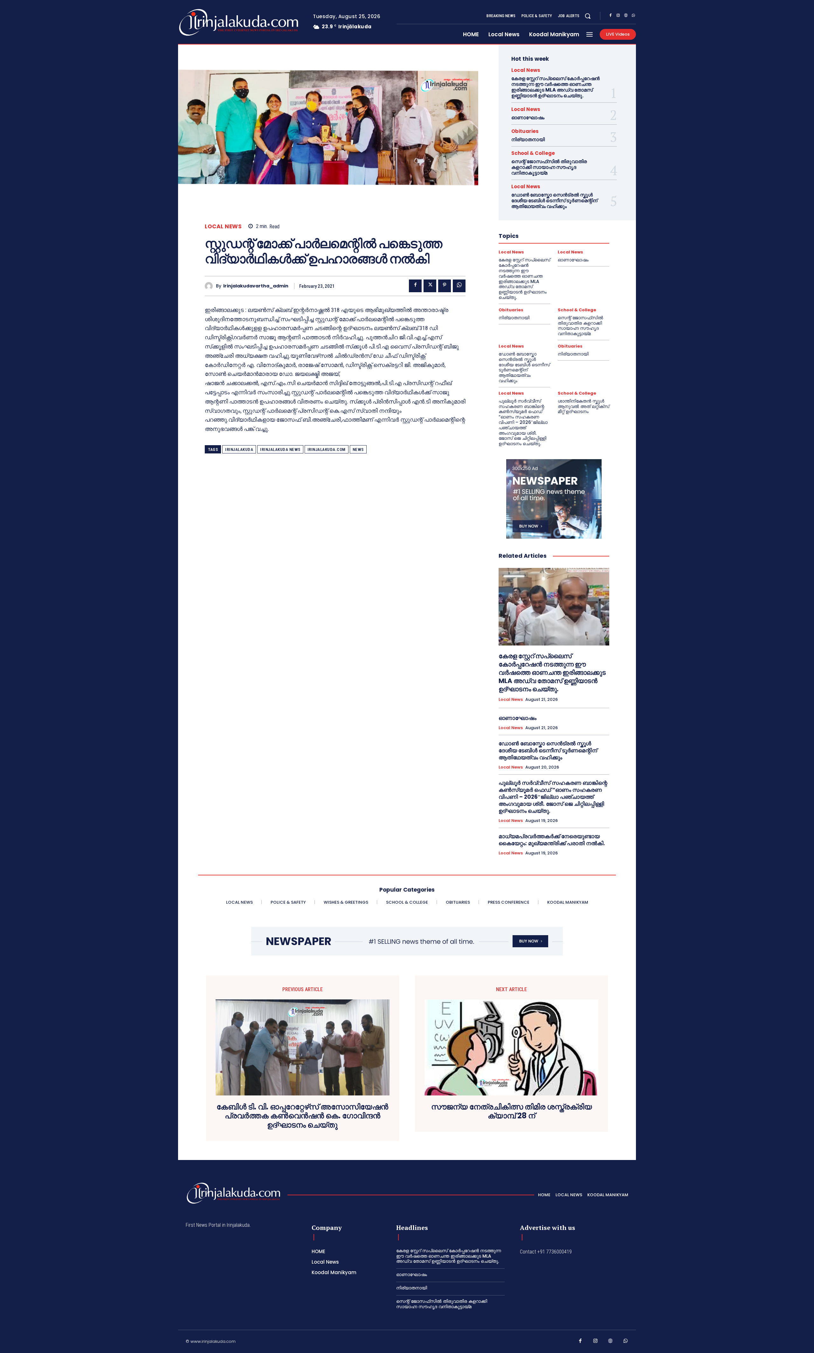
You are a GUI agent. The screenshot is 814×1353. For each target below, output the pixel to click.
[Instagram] (618, 16)
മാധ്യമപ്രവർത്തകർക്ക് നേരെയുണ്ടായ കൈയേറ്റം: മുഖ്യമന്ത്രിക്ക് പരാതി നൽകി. (552, 839)
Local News (223, 226)
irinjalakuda (239, 449)
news (358, 449)
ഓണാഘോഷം (527, 117)
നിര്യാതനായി (528, 139)
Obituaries (525, 131)
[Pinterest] (444, 286)
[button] (587, 16)
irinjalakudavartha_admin (255, 286)
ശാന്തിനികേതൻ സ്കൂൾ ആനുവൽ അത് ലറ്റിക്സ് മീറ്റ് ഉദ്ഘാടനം (583, 406)
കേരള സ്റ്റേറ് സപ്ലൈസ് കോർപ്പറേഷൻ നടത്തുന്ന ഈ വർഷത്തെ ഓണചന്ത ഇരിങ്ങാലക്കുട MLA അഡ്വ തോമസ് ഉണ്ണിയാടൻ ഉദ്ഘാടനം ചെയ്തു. (555, 87)
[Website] (626, 16)
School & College (533, 153)
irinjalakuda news (280, 449)
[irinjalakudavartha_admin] (210, 286)
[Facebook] (610, 16)
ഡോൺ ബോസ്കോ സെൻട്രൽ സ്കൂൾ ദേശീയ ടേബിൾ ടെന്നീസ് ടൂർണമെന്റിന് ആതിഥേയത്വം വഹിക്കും (554, 200)
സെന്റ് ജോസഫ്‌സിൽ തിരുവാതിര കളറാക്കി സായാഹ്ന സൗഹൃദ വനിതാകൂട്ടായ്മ (549, 167)
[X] (430, 286)
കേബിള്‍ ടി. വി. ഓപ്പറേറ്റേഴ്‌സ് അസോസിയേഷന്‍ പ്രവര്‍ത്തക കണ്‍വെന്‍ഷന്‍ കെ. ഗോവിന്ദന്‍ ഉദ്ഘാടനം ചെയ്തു (302, 1116)
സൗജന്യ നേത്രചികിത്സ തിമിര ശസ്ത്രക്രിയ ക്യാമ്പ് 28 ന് (511, 1111)
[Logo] (213, 22)
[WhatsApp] (633, 16)
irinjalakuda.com (326, 449)
